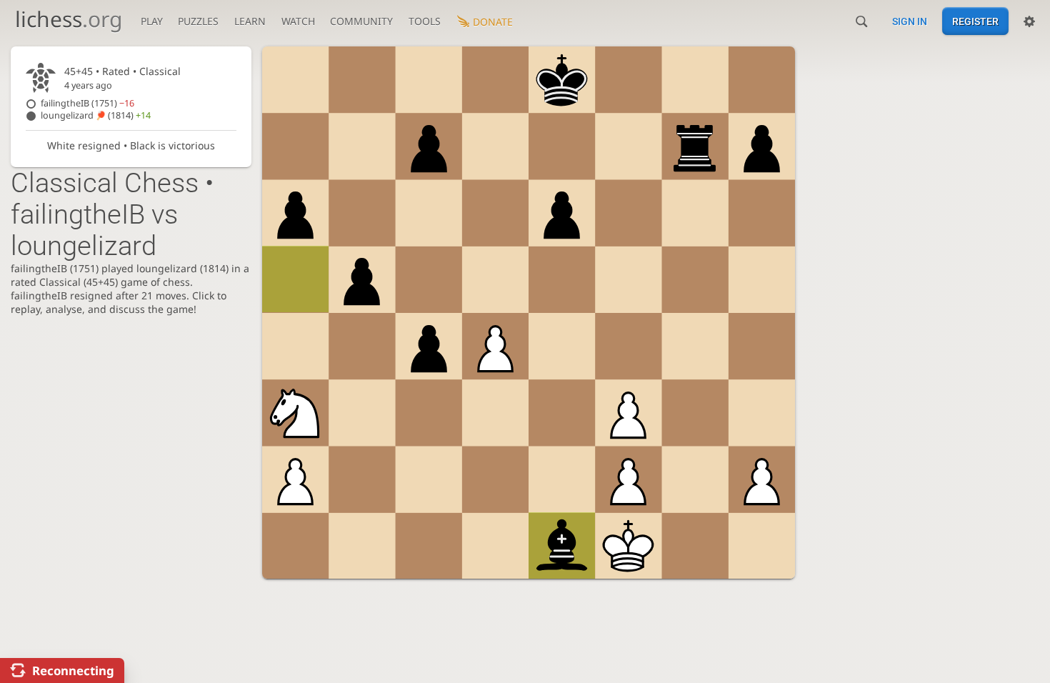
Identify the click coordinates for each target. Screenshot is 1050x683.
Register (975, 21)
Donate (493, 22)
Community (361, 21)
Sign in (909, 21)
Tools (425, 21)
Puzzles (198, 21)
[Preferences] (1029, 21)
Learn (250, 21)
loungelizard (96, 115)
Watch (298, 21)
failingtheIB (87, 103)
